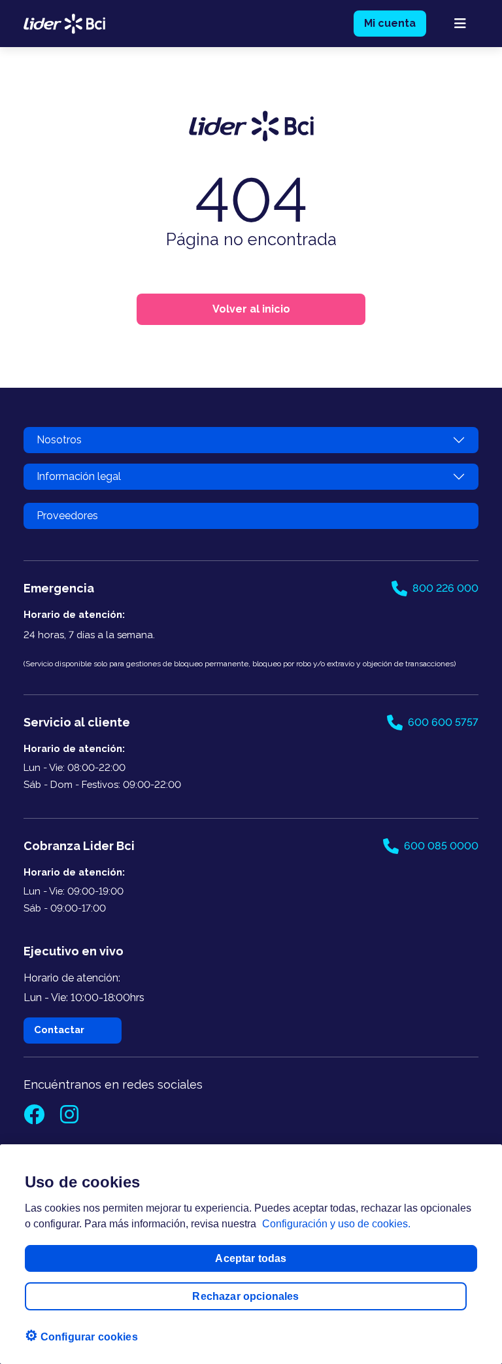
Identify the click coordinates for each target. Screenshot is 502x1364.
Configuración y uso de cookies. (336, 1223)
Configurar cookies (81, 1335)
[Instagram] (69, 1118)
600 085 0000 (441, 846)
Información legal (79, 476)
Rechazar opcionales (245, 1296)
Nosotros (59, 440)
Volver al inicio (251, 309)
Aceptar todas (250, 1258)
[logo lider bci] (64, 22)
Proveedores (67, 515)
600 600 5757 (443, 722)
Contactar (59, 1029)
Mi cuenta (390, 23)
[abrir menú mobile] (460, 23)
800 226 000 (445, 588)
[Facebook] (35, 1118)
